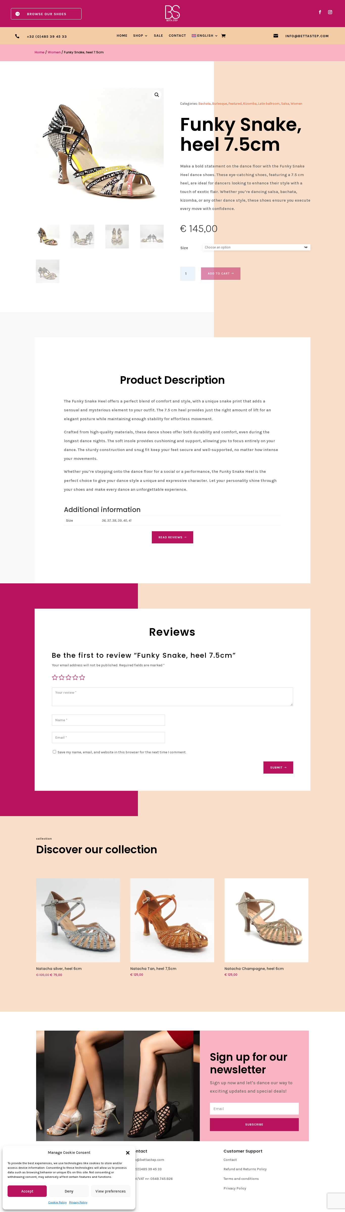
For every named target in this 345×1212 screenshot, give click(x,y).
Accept (27, 1191)
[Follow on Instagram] (330, 12)
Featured (235, 103)
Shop (138, 36)
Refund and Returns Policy (245, 1169)
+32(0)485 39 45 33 (146, 1169)
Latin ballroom (269, 103)
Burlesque (219, 103)
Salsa (285, 103)
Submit (276, 767)
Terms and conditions (241, 1179)
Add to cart (219, 273)
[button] (127, 1152)
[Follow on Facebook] (320, 12)
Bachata (205, 103)
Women (54, 52)
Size (184, 247)
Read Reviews (171, 537)
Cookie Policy (57, 1202)
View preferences (110, 1191)
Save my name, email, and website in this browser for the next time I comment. (122, 752)
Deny (69, 1191)
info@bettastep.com (147, 1160)
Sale (158, 36)
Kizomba (250, 103)
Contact (177, 36)
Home (122, 36)
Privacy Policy (78, 1202)
